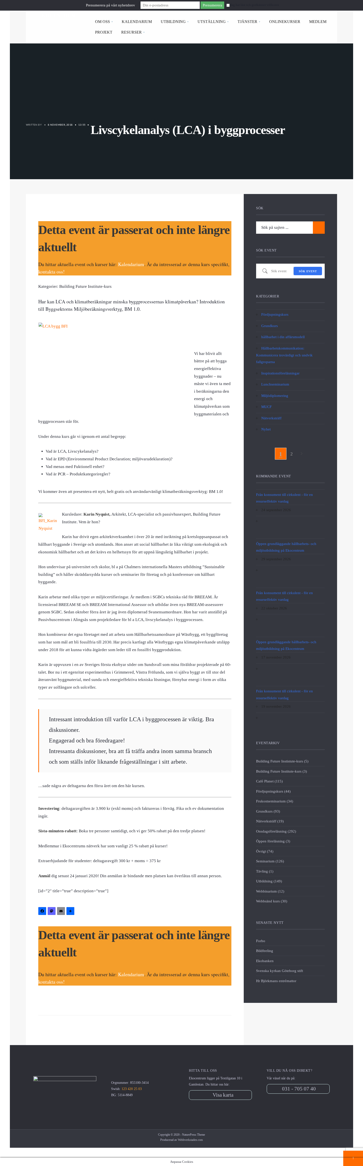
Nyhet (266, 429)
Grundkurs (269, 326)
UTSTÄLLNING (212, 21)
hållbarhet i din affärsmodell (283, 337)
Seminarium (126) (270, 861)
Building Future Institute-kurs (85, 286)
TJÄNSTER (247, 21)
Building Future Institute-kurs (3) (281, 771)
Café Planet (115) (269, 781)
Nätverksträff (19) (270, 821)
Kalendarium (131, 264)
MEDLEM (317, 21)
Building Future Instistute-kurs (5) (282, 761)
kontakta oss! (51, 271)
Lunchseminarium (275, 384)
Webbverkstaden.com (190, 1140)
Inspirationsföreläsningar (280, 373)
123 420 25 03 (131, 1089)
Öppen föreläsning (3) (273, 841)
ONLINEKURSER (284, 21)
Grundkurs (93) (268, 811)
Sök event (308, 271)
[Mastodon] (52, 911)
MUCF (266, 407)
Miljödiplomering (274, 395)
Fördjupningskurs (274, 314)
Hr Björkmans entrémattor (276, 981)
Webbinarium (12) (270, 891)
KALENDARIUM (137, 21)
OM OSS (102, 21)
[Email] (61, 911)
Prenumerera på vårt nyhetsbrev (110, 5)
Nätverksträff (271, 418)
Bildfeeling (264, 951)
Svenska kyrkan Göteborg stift (279, 971)
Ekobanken (265, 961)
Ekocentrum (57, 15)
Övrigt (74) (264, 851)
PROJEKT (103, 32)
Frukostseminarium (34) (274, 801)
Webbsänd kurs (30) (271, 901)
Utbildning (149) (269, 881)
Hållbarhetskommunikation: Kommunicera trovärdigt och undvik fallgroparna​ (284, 355)
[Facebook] (43, 911)
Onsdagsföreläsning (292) (276, 831)
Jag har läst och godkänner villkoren (254, 5)
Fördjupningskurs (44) (273, 791)
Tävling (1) (264, 871)
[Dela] (71, 911)
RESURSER (131, 32)
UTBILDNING (173, 21)
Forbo (260, 941)
